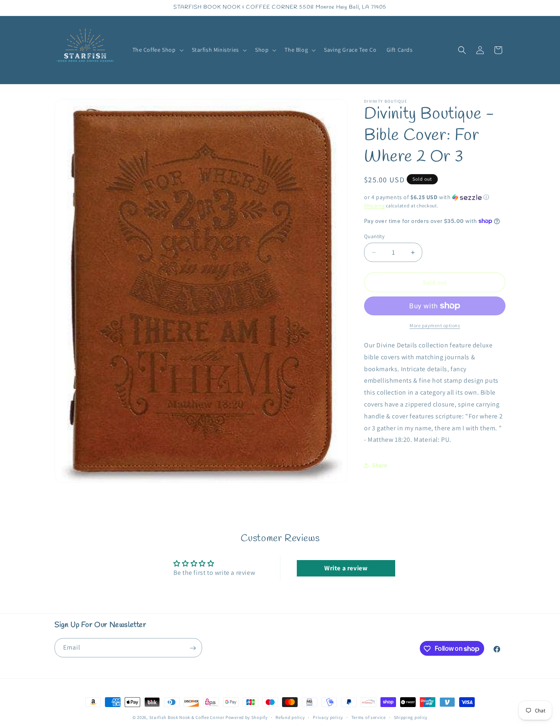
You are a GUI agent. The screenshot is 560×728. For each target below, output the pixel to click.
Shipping (374, 205)
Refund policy (290, 717)
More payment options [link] (435, 325)
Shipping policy (411, 717)
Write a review (345, 568)
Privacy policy (328, 717)
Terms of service (368, 717)
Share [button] (379, 465)
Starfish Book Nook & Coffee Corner (187, 717)
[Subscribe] (193, 648)
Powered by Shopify (246, 717)
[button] (157, 49)
